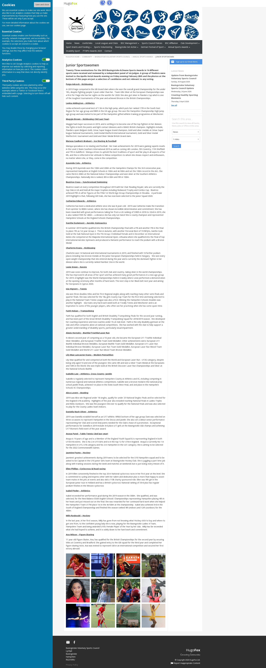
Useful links (87, 43)
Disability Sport (73, 51)
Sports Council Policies (152, 43)
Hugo (70, 3)
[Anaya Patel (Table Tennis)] (78, 565)
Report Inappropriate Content (186, 663)
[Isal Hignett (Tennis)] (103, 590)
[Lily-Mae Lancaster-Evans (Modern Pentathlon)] (103, 565)
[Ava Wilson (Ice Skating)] (153, 590)
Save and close (42, 4)
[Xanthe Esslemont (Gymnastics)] (78, 615)
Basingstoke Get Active (125, 47)
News (77, 43)
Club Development (189, 43)
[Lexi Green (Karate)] (128, 565)
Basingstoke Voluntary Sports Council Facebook (74, 642)
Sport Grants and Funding (78, 47)
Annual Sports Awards (178, 47)
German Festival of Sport (152, 47)
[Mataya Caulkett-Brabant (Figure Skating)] (153, 615)
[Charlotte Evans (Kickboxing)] (128, 590)
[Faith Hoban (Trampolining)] (128, 615)
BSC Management (129, 43)
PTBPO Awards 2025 (92, 51)
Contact (108, 51)
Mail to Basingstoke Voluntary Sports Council (68, 642)
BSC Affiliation (171, 43)
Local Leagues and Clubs (106, 43)
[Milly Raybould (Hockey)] (103, 615)
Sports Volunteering (103, 47)
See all (174, 105)
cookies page (20, 25)
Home (69, 43)
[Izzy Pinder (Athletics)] (78, 590)
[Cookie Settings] (102, 3)
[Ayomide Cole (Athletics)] (153, 565)
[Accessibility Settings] (109, 3)
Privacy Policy (72, 664)
